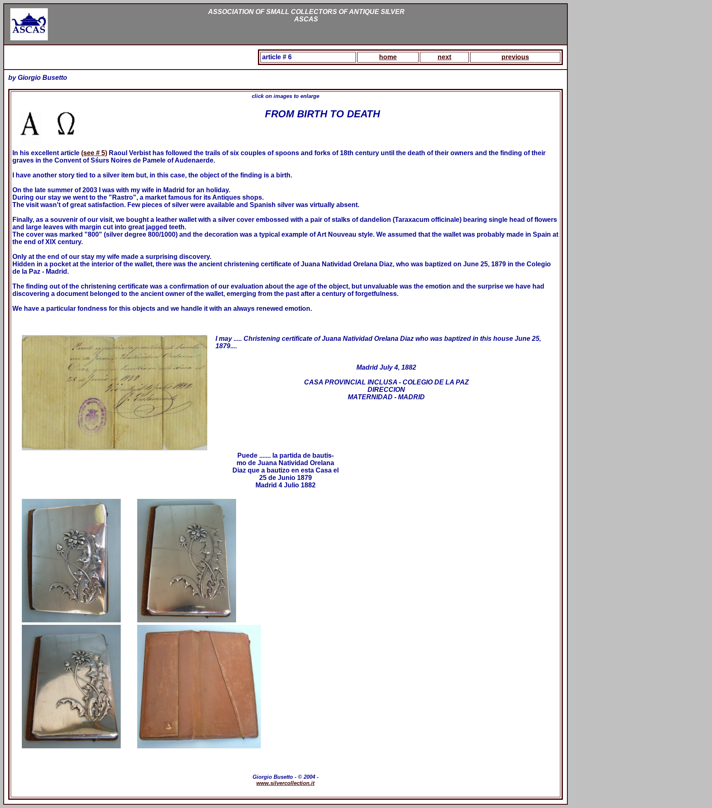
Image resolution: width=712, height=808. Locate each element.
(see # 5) (94, 152)
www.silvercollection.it (285, 783)
